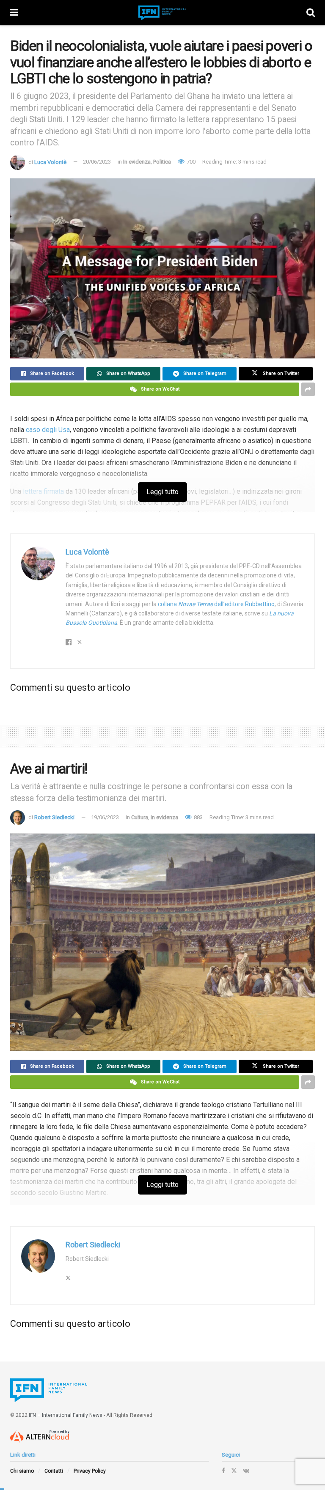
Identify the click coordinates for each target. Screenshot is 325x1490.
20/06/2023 (97, 162)
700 (190, 162)
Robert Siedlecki (54, 817)
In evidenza (137, 162)
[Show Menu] (14, 12)
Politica (162, 162)
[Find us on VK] (246, 1470)
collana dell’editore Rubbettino (216, 604)
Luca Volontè (50, 162)
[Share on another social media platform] (308, 389)
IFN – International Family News (65, 1415)
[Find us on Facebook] (223, 1470)
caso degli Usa (48, 430)
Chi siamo (22, 1471)
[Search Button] (310, 12)
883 (198, 817)
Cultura (139, 817)
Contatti (53, 1471)
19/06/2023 (105, 817)
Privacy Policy (90, 1471)
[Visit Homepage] (162, 12)
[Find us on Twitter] (234, 1470)
